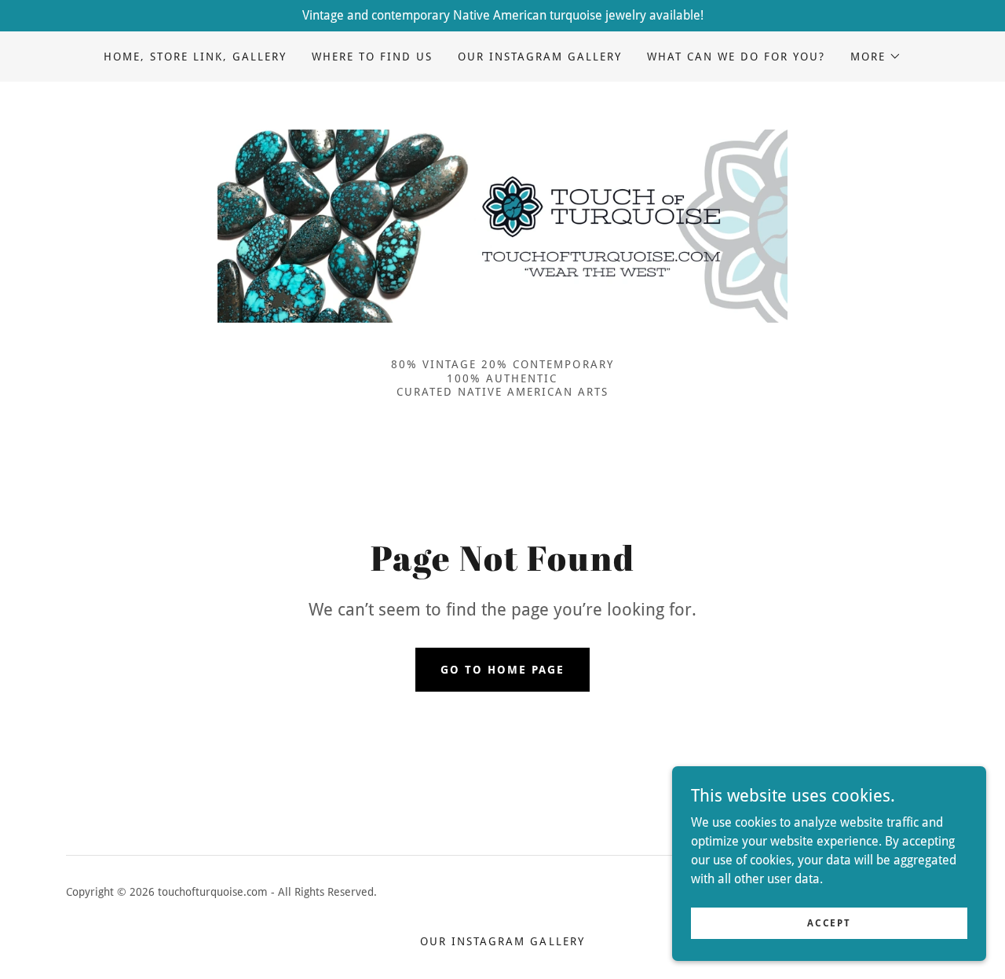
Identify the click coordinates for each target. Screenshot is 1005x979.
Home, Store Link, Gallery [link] (195, 56)
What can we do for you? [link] (736, 56)
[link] (502, 224)
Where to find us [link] (372, 56)
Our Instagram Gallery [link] (540, 56)
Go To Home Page (502, 669)
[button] (875, 56)
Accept (828, 922)
